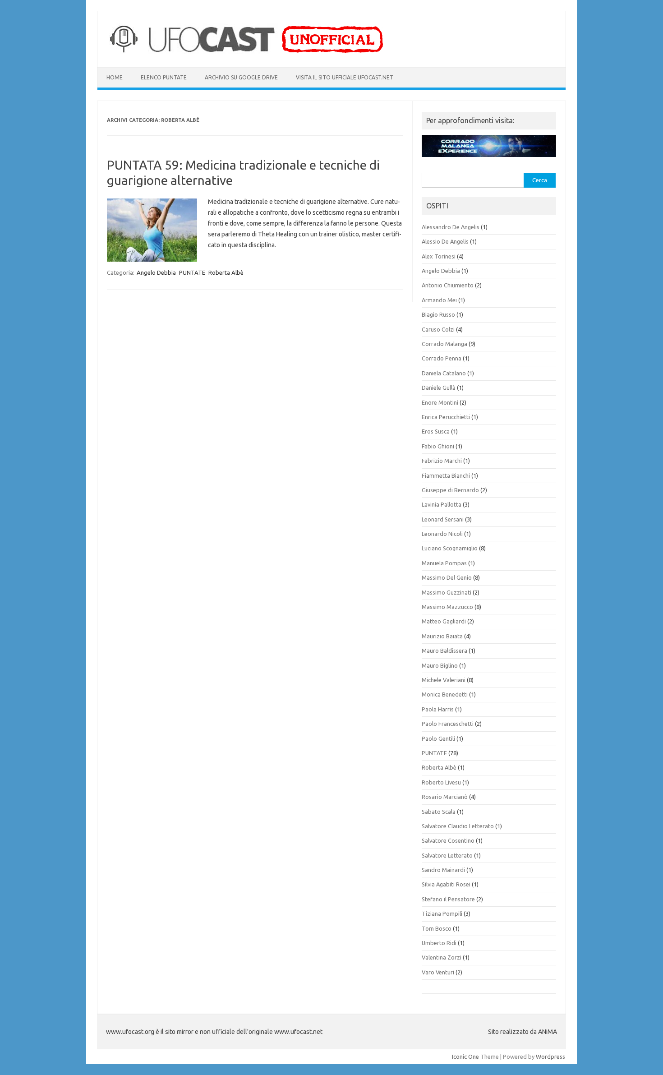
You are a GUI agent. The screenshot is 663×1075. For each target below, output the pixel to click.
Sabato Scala (439, 811)
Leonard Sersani (443, 519)
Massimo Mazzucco (447, 607)
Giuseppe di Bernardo (450, 490)
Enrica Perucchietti (446, 417)
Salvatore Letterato (447, 855)
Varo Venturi (438, 972)
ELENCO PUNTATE (164, 77)
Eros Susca (436, 431)
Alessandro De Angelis (450, 227)
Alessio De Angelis (445, 241)
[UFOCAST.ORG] (247, 51)
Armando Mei (439, 300)
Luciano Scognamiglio (450, 548)
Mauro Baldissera (444, 650)
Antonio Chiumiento (448, 285)
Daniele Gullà (439, 387)
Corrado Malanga (444, 344)
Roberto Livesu (441, 782)
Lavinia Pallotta (441, 504)
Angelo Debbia (156, 272)
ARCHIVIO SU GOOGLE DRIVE (241, 77)
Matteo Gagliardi (444, 621)
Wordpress (550, 1056)
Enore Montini (440, 402)
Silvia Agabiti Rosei (446, 884)
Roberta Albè (226, 272)
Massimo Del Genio (447, 577)
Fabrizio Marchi (442, 460)
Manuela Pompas (444, 563)
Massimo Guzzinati (446, 592)
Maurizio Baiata (442, 636)
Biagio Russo (438, 314)
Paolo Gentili (438, 738)
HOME (114, 77)
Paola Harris (438, 709)
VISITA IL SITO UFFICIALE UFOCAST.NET (344, 77)
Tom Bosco (436, 928)
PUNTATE (192, 272)
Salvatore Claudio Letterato (458, 826)
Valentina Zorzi (441, 957)
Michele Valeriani (443, 680)
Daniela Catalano (444, 373)
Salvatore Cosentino (448, 840)
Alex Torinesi (439, 256)
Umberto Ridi (439, 943)
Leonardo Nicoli (442, 534)
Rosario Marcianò (445, 797)
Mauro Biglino (440, 665)
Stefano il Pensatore (448, 899)
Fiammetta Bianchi (446, 475)
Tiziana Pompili (442, 913)
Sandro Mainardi (443, 870)
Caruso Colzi (438, 329)
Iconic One (465, 1056)
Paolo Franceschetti (448, 723)
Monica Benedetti (445, 694)
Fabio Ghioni (438, 446)
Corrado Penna (441, 358)
